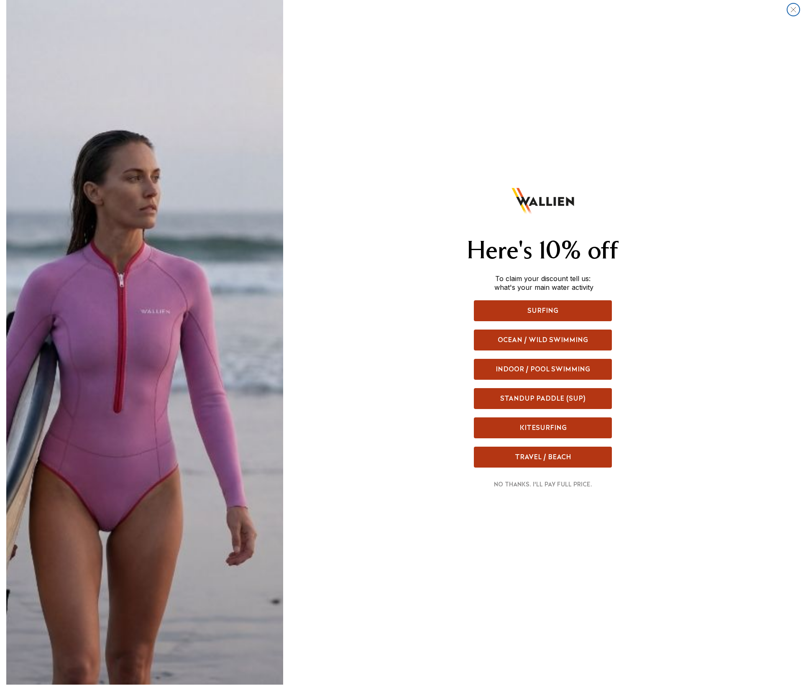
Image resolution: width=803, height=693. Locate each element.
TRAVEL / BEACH (543, 457)
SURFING (542, 310)
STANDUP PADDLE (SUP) (543, 398)
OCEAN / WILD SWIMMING (543, 340)
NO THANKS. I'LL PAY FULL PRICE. (543, 484)
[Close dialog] (793, 9)
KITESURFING (543, 427)
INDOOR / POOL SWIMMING (543, 369)
